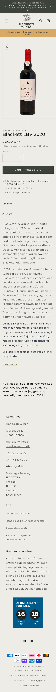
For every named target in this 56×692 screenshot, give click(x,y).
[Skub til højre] (35, 124)
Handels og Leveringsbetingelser (25, 520)
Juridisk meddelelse (30, 685)
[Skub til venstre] (21, 124)
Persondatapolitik (16, 528)
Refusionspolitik (33, 670)
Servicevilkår (20, 680)
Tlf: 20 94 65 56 (16, 452)
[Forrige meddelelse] (6, 6)
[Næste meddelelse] (50, 6)
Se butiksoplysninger (17, 192)
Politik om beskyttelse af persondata (29, 675)
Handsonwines (27, 666)
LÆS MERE (10, 364)
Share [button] (9, 213)
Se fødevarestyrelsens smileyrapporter (19, 537)
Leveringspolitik (38, 680)
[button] (6, 20)
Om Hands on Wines (18, 513)
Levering (23, 146)
